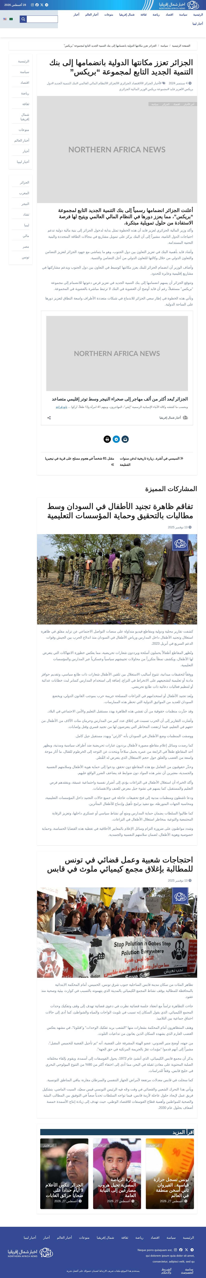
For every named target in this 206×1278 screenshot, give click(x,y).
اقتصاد (169, 14)
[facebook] (37, 5)
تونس (25, 257)
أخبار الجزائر (152, 83)
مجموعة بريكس (158, 89)
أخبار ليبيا (23, 162)
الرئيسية (198, 14)
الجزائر (113, 83)
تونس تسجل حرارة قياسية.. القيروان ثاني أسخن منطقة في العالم (171, 1187)
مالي (26, 236)
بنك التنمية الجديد (65, 83)
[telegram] (46, 5)
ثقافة (144, 14)
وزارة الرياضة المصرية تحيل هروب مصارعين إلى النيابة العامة (117, 1187)
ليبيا (26, 225)
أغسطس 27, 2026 (171, 1201)
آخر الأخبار (189, 104)
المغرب (24, 193)
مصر (26, 246)
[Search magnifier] (23, 19)
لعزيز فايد (176, 89)
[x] (41, 5)
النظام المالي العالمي (92, 83)
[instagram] (32, 5)
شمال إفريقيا (127, 14)
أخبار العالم (91, 14)
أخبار (76, 14)
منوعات (108, 14)
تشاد (26, 214)
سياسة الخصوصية (187, 1271)
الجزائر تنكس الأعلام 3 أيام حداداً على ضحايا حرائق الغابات (64, 1190)
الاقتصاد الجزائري (131, 83)
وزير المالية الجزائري (132, 89)
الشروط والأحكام (166, 1271)
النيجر (25, 203)
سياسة (183, 14)
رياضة (156, 14)
